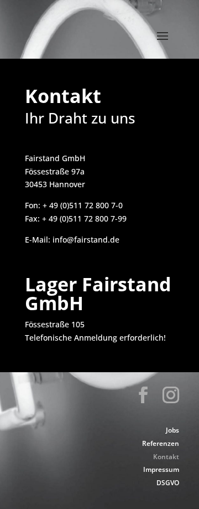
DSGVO (167, 482)
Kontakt (166, 456)
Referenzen (160, 443)
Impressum (161, 469)
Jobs (172, 430)
